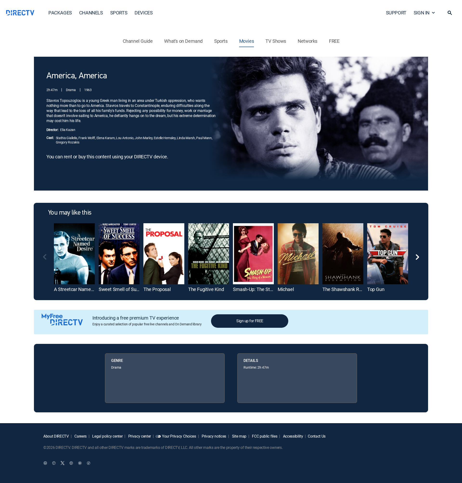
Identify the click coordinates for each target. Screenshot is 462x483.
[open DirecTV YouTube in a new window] (80, 463)
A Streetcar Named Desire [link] (81, 289)
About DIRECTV (56, 436)
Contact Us (317, 436)
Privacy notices (213, 436)
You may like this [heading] (69, 213)
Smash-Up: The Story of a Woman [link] (267, 289)
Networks (307, 41)
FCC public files (264, 436)
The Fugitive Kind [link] (206, 289)
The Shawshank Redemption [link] (351, 289)
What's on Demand (183, 41)
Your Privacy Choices (179, 436)
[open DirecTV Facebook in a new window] (54, 463)
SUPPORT (396, 12)
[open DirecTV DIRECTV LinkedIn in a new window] (45, 463)
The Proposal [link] (157, 289)
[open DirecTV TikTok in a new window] (88, 463)
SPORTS (119, 12)
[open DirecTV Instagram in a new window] (71, 463)
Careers (80, 436)
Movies (246, 41)
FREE (334, 41)
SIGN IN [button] (422, 12)
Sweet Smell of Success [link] (123, 289)
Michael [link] (286, 289)
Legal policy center (107, 436)
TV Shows (275, 41)
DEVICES (144, 12)
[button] (449, 13)
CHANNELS (91, 12)
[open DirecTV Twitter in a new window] (62, 463)
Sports (221, 41)
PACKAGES (60, 12)
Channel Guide (138, 41)
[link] (74, 253)
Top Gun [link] (375, 289)
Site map (238, 436)
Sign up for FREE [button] (249, 320)
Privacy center (139, 436)
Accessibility (292, 436)
